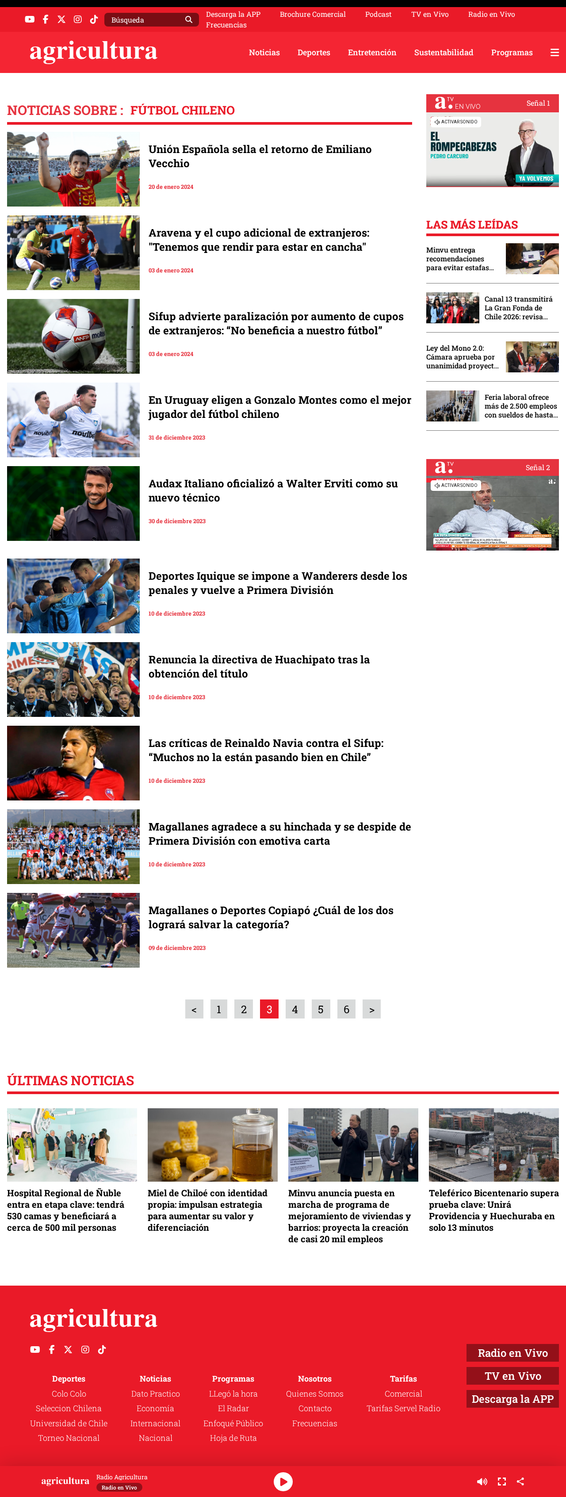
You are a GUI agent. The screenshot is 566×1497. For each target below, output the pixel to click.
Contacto (315, 1408)
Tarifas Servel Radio (403, 1408)
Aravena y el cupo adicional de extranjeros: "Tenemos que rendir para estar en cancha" (259, 240)
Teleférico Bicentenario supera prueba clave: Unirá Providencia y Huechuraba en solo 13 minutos (494, 1210)
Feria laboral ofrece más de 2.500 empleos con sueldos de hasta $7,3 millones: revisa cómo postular (521, 406)
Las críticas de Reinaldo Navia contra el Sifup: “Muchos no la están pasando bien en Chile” (266, 750)
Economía (155, 1408)
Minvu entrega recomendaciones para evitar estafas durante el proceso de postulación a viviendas (461, 258)
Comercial (403, 1393)
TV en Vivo (430, 14)
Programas (512, 52)
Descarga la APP (233, 14)
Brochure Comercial (313, 14)
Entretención (372, 52)
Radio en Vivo (491, 14)
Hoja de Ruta (233, 1437)
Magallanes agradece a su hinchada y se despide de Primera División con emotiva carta (280, 833)
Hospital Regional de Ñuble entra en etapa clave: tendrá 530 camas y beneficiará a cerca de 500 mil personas (65, 1210)
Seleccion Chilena (69, 1408)
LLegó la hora (233, 1393)
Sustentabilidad (444, 52)
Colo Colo (69, 1393)
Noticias (264, 52)
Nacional (155, 1437)
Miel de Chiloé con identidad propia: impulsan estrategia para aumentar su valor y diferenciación (208, 1210)
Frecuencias (226, 24)
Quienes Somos (315, 1393)
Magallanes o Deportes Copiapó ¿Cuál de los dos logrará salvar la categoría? (271, 917)
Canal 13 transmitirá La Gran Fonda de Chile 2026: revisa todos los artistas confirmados (519, 308)
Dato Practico (155, 1393)
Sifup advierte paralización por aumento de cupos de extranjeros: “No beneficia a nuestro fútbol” (276, 323)
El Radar (233, 1408)
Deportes (314, 52)
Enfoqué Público (233, 1423)
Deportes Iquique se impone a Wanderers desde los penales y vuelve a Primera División (278, 583)
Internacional (155, 1423)
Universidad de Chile (68, 1423)
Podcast (378, 14)
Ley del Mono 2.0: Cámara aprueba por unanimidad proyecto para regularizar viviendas (462, 357)
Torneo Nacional (68, 1437)
